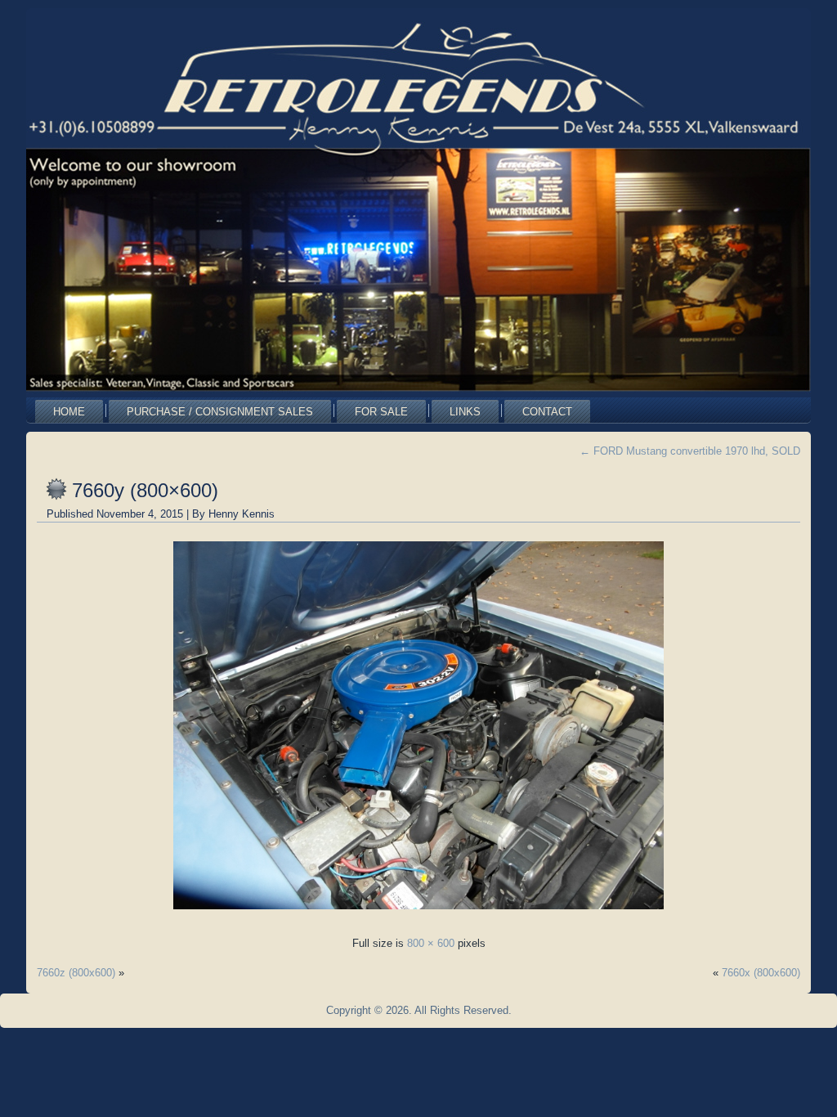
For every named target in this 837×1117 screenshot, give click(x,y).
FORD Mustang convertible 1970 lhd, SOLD (690, 451)
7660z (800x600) (76, 973)
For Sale (381, 412)
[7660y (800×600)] (418, 914)
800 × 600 (430, 943)
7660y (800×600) (145, 490)
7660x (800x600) (761, 973)
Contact (547, 412)
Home (69, 412)
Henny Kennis (241, 514)
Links (465, 412)
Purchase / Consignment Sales (220, 412)
